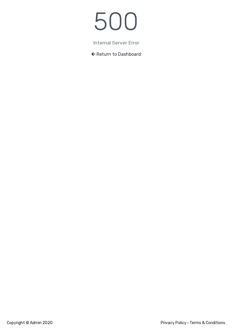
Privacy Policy (173, 322)
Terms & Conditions (207, 322)
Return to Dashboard (118, 54)
